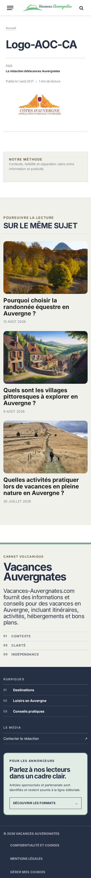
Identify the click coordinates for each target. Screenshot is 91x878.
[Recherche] (80, 7)
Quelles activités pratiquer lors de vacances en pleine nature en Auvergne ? (41, 486)
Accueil (11, 28)
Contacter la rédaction (45, 738)
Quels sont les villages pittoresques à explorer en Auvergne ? (40, 397)
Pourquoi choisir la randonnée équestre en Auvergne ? (36, 307)
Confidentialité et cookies (34, 845)
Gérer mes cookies (28, 872)
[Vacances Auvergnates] (47, 8)
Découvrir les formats (45, 803)
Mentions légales (26, 859)
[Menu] (10, 7)
